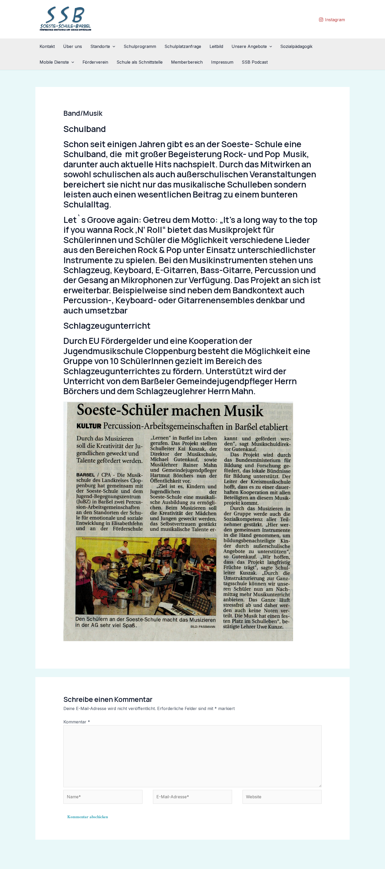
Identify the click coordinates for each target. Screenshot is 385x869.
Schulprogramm (140, 46)
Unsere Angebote (249, 46)
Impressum (222, 62)
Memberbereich (187, 62)
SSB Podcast (255, 62)
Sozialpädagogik (296, 46)
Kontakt (47, 46)
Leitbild (216, 46)
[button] (112, 46)
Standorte (100, 46)
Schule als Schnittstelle (140, 62)
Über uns (72, 46)
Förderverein (95, 62)
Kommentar (76, 721)
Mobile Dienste (54, 62)
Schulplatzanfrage (182, 46)
